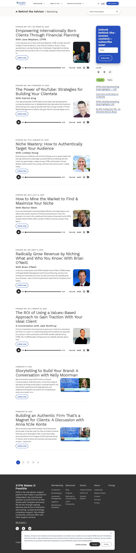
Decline (106, 544)
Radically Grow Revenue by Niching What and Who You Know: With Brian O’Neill (49, 258)
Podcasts (69, 493)
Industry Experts (83, 497)
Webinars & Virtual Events (71, 497)
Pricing (111, 485)
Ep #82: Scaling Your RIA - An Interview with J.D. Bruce (108, 110)
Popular (100, 80)
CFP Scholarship (70, 503)
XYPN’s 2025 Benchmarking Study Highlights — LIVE (107, 87)
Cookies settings (81, 544)
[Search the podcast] (117, 11)
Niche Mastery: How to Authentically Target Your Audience (49, 146)
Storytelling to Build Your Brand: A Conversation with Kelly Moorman (47, 372)
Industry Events (86, 490)
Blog (67, 490)
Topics (109, 80)
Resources (70, 485)
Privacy (97, 503)
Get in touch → (112, 3)
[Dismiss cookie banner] (110, 533)
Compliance (55, 490)
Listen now (21, 58)
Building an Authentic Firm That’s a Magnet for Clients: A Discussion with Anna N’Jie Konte (50, 420)
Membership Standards (56, 506)
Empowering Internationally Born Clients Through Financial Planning (47, 32)
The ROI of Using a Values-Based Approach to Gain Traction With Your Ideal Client (49, 317)
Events (83, 485)
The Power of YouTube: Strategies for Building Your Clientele (49, 91)
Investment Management (56, 497)
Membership (37, 3)
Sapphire (54, 502)
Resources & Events (74, 3)
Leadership (98, 490)
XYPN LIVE (84, 493)
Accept (94, 544)
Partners (97, 500)
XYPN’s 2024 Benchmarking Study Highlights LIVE (107, 102)
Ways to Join (54, 3)
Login (103, 3)
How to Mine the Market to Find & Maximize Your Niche (47, 201)
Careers (97, 496)
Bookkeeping (56, 493)
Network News (100, 493)
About (97, 485)
